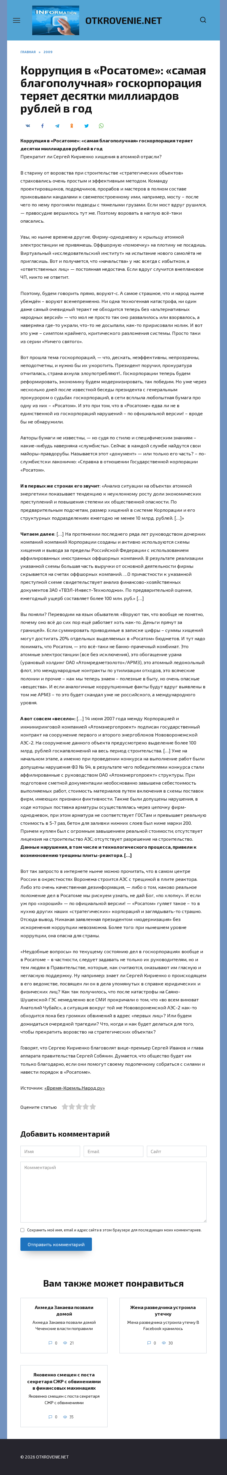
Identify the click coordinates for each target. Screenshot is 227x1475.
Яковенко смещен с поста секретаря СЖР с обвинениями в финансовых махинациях (64, 1381)
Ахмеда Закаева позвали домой (64, 1310)
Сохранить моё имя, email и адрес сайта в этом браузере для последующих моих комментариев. (114, 1230)
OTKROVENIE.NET (123, 20)
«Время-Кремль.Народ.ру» (74, 1088)
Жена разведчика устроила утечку (163, 1310)
